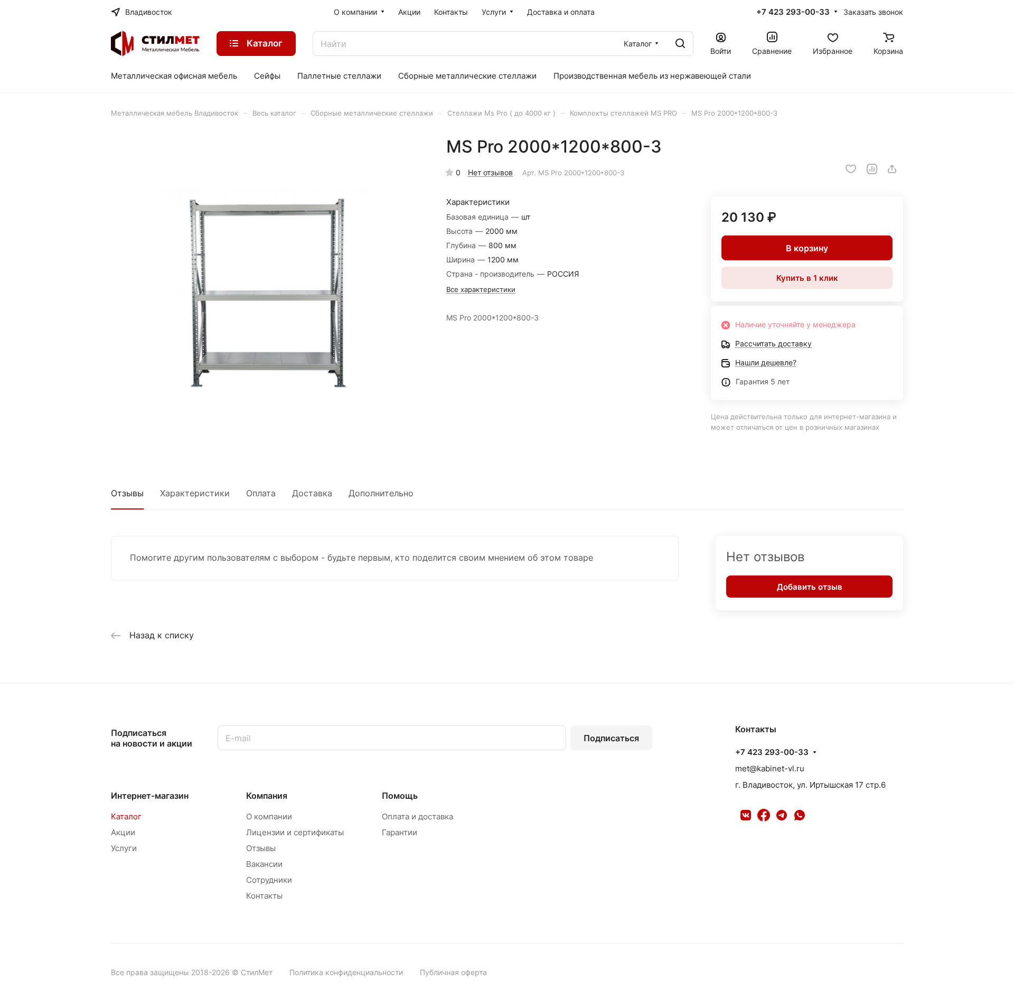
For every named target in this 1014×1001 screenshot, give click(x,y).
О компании (269, 816)
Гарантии (399, 832)
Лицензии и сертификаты (295, 832)
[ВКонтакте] (745, 815)
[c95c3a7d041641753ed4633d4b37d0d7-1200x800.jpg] (268, 293)
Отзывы (127, 493)
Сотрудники (269, 880)
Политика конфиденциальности (346, 972)
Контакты (264, 896)
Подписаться (611, 738)
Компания (266, 795)
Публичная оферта (453, 972)
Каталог (126, 816)
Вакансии (264, 864)
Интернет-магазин (150, 795)
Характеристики (195, 493)
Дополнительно (381, 493)
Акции (123, 832)
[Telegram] (781, 815)
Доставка (312, 493)
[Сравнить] (872, 169)
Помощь (400, 795)
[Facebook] (763, 815)
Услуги (124, 848)
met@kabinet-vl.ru (769, 768)
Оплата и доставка (417, 816)
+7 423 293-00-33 (793, 12)
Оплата (261, 493)
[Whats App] (799, 815)
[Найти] (680, 43)
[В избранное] (851, 169)
